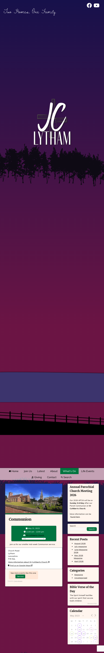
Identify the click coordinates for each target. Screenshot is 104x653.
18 (84, 634)
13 (91, 630)
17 (80, 634)
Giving (38, 477)
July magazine (80, 546)
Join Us (28, 471)
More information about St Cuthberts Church (28, 562)
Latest (41, 471)
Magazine (78, 575)
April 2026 (78, 561)
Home (14, 471)
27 (91, 638)
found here (75, 517)
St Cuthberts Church (35, 535)
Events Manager (18, 581)
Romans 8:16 (92, 604)
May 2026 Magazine (78, 556)
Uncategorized (80, 578)
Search (67, 477)
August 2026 (80, 543)
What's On (69, 471)
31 (80, 642)
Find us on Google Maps (20, 565)
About (54, 471)
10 (80, 630)
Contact (51, 477)
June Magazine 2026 (80, 550)
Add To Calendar (34, 539)
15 (72, 634)
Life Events (87, 471)
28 (95, 638)
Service (20, 576)
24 (80, 638)
